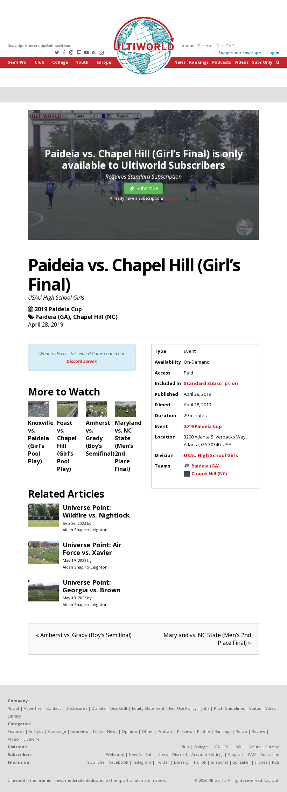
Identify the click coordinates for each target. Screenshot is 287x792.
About (188, 45)
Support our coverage (239, 52)
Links (98, 731)
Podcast (165, 731)
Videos (241, 62)
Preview (184, 731)
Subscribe (269, 754)
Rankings (199, 62)
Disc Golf (225, 45)
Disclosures (76, 708)
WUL (240, 746)
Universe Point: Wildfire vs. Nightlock (96, 511)
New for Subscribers (148, 754)
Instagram (142, 762)
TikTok (199, 762)
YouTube (96, 762)
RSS (275, 762)
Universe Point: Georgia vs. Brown (91, 586)
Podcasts (221, 62)
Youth (82, 62)
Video (13, 739)
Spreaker (241, 762)
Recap (241, 731)
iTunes (261, 762)
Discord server (81, 361)
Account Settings (207, 754)
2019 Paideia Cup (58, 309)
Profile (203, 731)
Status (255, 708)
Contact (53, 708)
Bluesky (181, 762)
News (180, 62)
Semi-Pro (17, 62)
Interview (80, 731)
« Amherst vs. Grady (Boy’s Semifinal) (84, 635)
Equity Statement (148, 708)
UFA (216, 746)
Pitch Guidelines (229, 708)
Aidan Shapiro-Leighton (85, 529)
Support (236, 754)
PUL (228, 746)
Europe (104, 62)
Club (39, 62)
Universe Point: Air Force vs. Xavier (92, 549)
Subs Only (262, 62)
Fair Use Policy (183, 708)
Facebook (118, 762)
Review (258, 731)
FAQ (252, 754)
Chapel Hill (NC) (95, 317)
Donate (99, 708)
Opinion (129, 731)
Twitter (162, 762)
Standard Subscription (211, 383)
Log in (273, 52)
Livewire (31, 739)
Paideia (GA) (52, 317)
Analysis (36, 731)
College (60, 62)
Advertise (33, 708)
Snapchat (219, 762)
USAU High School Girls (56, 297)
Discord (205, 45)
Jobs (205, 708)
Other (147, 731)
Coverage (57, 731)
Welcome (115, 754)
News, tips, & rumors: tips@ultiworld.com (39, 45)
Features (16, 731)
